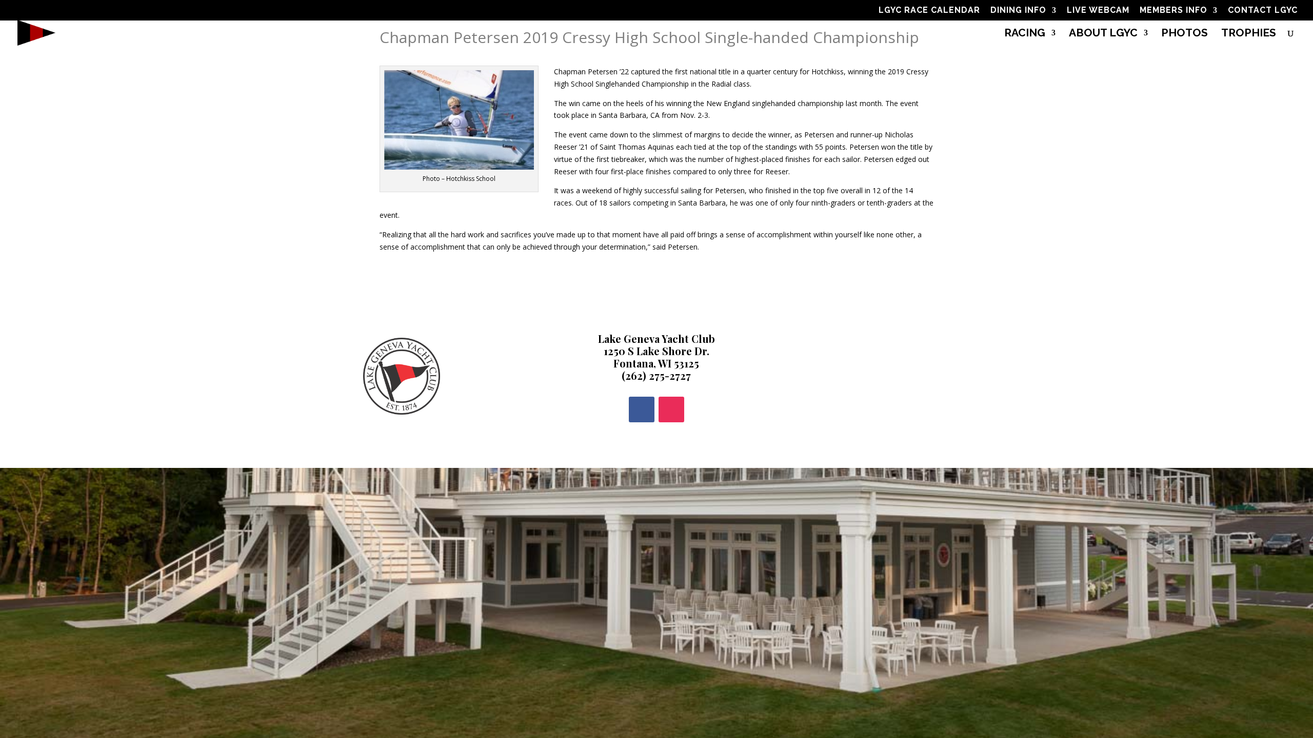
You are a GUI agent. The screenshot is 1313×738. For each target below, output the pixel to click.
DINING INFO (1018, 10)
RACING (1024, 34)
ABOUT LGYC (1103, 34)
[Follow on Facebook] (641, 409)
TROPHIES (1248, 34)
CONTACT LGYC (1263, 10)
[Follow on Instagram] (671, 409)
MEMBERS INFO (1173, 10)
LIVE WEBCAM (1098, 10)
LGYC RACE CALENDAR (929, 10)
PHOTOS (1184, 34)
